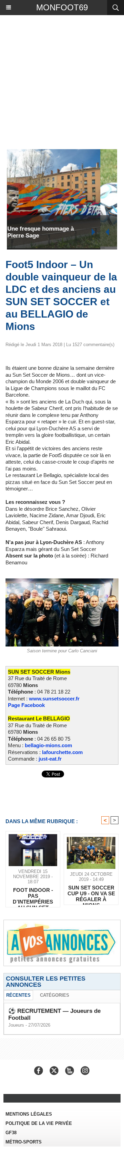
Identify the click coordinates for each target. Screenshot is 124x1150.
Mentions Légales (29, 1114)
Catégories (54, 995)
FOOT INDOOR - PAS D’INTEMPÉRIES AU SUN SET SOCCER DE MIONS (33, 895)
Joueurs (16, 1025)
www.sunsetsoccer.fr (54, 698)
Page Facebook (26, 705)
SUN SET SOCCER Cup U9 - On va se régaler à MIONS (91, 893)
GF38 (11, 1132)
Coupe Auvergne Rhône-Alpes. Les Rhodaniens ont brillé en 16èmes (61, 232)
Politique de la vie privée (39, 1123)
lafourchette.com (62, 752)
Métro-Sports (24, 1142)
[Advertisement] (58, 80)
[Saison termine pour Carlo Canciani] (62, 581)
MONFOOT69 (62, 7)
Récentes (18, 995)
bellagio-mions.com (48, 745)
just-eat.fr (50, 759)
